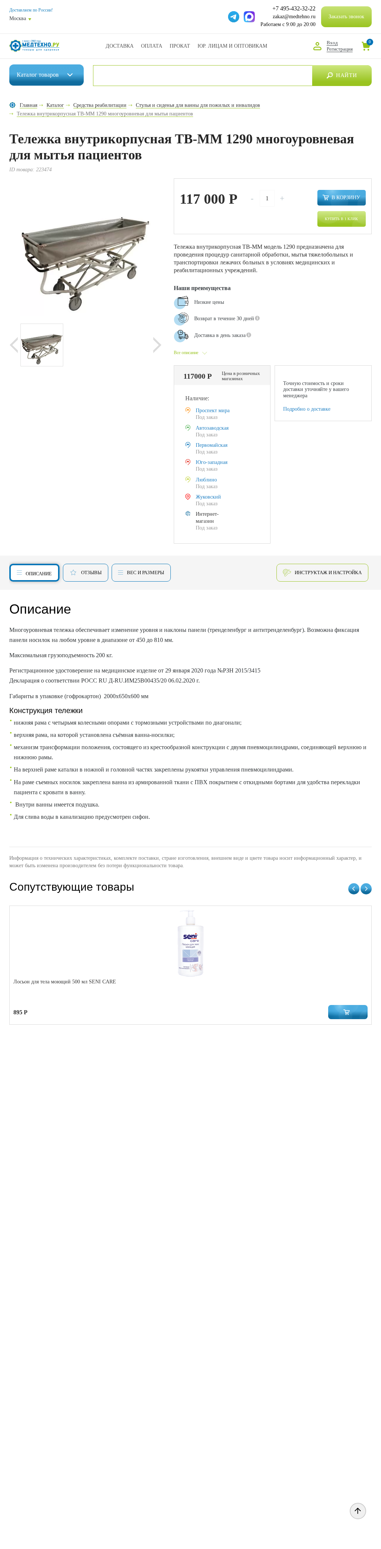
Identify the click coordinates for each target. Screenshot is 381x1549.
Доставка (120, 46)
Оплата (151, 46)
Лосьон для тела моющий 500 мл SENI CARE (64, 982)
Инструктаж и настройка (328, 572)
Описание (39, 573)
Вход (332, 42)
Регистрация (340, 49)
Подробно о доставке (306, 409)
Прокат (180, 46)
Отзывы (91, 572)
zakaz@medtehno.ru (294, 16)
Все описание (186, 352)
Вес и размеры (145, 572)
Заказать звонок (346, 16)
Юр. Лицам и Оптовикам (232, 46)
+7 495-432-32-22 (294, 9)
